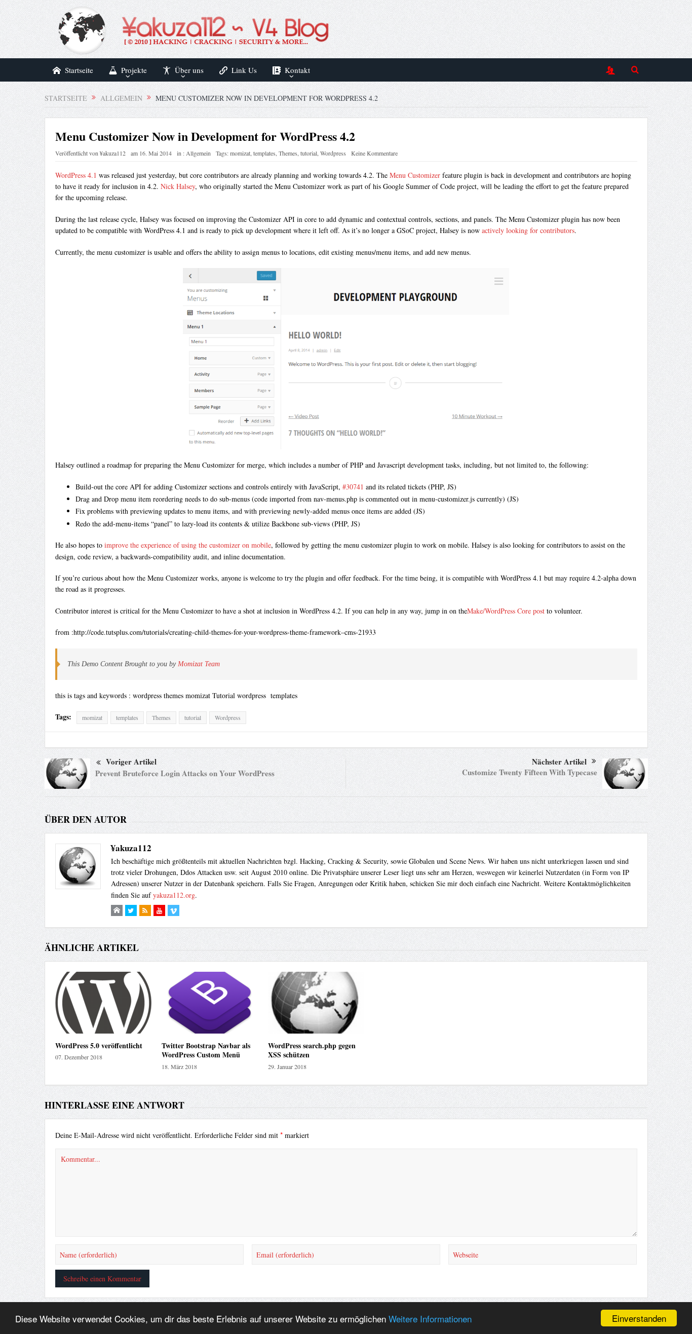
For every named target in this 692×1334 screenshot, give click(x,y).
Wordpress (333, 153)
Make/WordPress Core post (506, 611)
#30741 (353, 486)
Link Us (244, 70)
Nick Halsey (178, 186)
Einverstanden (639, 1318)
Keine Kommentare (374, 153)
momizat (240, 153)
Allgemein (198, 153)
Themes (288, 153)
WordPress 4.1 (76, 175)
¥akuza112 (113, 153)
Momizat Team (199, 664)
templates (264, 153)
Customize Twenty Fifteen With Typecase (529, 772)
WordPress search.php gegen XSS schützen (312, 1050)
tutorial (308, 153)
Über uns (189, 70)
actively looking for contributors (528, 230)
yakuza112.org (174, 895)
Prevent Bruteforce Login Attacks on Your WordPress (185, 773)
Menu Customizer (415, 175)
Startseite (79, 70)
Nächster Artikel (559, 761)
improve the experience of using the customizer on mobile (187, 545)
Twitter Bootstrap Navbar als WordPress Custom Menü (206, 1050)
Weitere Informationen (430, 1318)
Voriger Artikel (131, 761)
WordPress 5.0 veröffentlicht (98, 1045)
